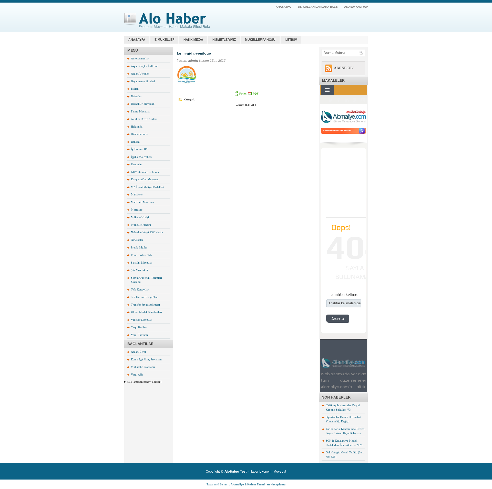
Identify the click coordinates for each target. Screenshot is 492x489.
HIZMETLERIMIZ (224, 39)
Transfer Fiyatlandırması (145, 304)
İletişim (135, 141)
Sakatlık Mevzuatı (141, 262)
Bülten (135, 88)
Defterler (136, 96)
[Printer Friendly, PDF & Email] (246, 93)
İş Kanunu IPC (139, 149)
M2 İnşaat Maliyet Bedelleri (147, 187)
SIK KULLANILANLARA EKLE (317, 6)
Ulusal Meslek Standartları (146, 312)
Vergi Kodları (139, 327)
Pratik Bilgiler (139, 247)
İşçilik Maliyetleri (141, 156)
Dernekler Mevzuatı (143, 103)
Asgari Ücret (138, 351)
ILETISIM (291, 39)
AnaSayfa (283, 6)
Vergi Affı (137, 374)
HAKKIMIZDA (193, 39)
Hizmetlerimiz (139, 134)
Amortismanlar (140, 58)
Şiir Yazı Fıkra (139, 270)
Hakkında (136, 126)
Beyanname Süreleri (143, 81)
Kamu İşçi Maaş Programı (146, 359)
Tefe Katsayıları (140, 289)
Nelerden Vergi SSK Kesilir (147, 232)
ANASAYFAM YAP (356, 6)
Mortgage (136, 209)
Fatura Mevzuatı (140, 111)
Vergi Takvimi (139, 334)
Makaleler (137, 194)
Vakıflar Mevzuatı (141, 319)
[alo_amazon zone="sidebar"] (144, 381)
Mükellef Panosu (141, 224)
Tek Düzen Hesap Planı (144, 296)
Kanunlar (136, 164)
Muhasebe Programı (143, 366)
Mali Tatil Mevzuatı (142, 202)
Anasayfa (136, 39)
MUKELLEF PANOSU (260, 39)
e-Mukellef (164, 39)
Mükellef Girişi (140, 217)
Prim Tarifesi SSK (141, 254)
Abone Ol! (344, 68)
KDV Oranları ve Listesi (145, 171)
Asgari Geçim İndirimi (144, 66)
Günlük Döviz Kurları (144, 118)
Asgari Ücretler (140, 73)
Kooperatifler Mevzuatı (145, 179)
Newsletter (137, 239)
